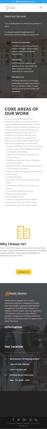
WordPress (23, 426)
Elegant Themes (23, 423)
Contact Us (23, 271)
